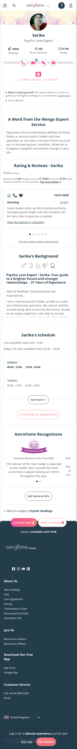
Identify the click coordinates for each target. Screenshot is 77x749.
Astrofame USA (13, 618)
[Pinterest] (28, 569)
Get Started (46, 742)
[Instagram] (18, 569)
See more (37, 400)
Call (16, 693)
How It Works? (15, 100)
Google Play (11, 672)
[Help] (61, 5)
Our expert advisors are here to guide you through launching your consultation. (38, 94)
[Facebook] (13, 569)
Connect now (22, 522)
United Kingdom (19, 717)
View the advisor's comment (25, 222)
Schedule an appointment (39, 414)
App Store (10, 668)
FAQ (6, 594)
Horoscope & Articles (16, 613)
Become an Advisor (15, 639)
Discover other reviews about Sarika (38, 241)
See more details (49, 181)
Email (7, 698)
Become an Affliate (15, 643)
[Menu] (5, 5)
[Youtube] (23, 569)
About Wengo (12, 589)
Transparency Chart (15, 608)
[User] (71, 5)
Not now (26, 741)
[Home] (38, 5)
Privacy (8, 604)
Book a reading (50, 522)
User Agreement (13, 599)
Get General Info (38, 496)
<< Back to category (28, 511)
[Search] (14, 5)
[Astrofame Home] (21, 547)
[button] (30, 234)
